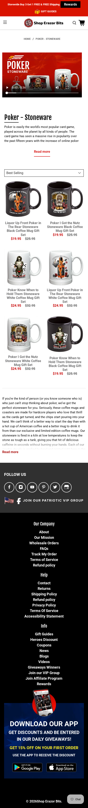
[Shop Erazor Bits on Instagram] (21, 487)
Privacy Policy (44, 605)
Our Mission (44, 537)
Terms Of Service (44, 611)
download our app (44, 724)
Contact (44, 583)
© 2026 (31, 801)
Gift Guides (44, 634)
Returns (44, 588)
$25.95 (30, 239)
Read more (42, 152)
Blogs (44, 656)
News (44, 650)
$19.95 (16, 239)
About (44, 532)
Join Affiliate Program (44, 678)
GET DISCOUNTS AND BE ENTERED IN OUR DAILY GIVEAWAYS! (44, 736)
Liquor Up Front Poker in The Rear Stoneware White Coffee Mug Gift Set (65, 296)
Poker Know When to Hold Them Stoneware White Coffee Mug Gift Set (23, 296)
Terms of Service (44, 559)
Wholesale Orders (44, 543)
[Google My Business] (66, 487)
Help (44, 575)
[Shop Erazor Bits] (44, 23)
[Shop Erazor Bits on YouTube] (32, 487)
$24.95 (16, 306)
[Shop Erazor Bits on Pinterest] (44, 487)
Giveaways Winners (44, 667)
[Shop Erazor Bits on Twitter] (55, 487)
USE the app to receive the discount (44, 755)
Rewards (70, 4)
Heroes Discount (44, 639)
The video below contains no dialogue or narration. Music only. (42, 59)
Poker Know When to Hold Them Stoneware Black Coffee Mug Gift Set (65, 364)
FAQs (44, 548)
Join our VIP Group (44, 673)
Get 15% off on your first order (44, 747)
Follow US (15, 474)
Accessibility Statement (44, 616)
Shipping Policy (44, 594)
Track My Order (44, 554)
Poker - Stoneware (48, 39)
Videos (44, 662)
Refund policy (44, 565)
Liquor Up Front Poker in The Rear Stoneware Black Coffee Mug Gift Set (23, 229)
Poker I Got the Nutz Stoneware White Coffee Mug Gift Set (23, 361)
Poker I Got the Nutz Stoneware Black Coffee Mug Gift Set (65, 227)
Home (27, 39)
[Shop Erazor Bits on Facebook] (9, 487)
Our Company (44, 524)
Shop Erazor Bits (49, 801)
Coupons (44, 645)
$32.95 (30, 306)
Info (44, 626)
